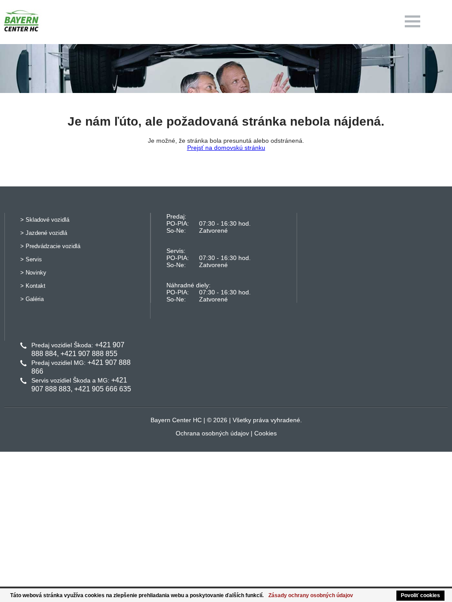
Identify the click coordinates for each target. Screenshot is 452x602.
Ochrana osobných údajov (212, 433)
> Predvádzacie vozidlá (50, 246)
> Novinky (33, 272)
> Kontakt (32, 285)
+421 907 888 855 (88, 353)
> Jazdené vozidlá (43, 233)
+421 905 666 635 (102, 389)
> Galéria (32, 299)
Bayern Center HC (176, 420)
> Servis (31, 259)
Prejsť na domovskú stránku (226, 147)
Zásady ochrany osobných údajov (310, 595)
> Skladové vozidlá (44, 219)
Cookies (265, 433)
